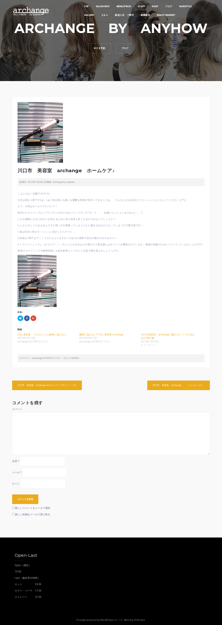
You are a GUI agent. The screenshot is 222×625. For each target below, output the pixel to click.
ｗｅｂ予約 (99, 48)
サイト (16, 483)
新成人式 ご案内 (124, 15)
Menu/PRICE (124, 6)
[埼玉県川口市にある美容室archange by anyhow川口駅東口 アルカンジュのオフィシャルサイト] (31, 11)
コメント (17, 409)
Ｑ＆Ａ (104, 15)
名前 (15, 461)
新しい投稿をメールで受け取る (32, 514)
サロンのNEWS (71, 358)
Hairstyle (185, 6)
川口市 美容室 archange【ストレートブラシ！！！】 (47, 385)
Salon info (103, 6)
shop (155, 6)
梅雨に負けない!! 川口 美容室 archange (101, 334)
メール (17, 472)
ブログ (168, 6)
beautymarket (166, 15)
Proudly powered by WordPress (95, 620)
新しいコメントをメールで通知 (32, 508)
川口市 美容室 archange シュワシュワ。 (178, 385)
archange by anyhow (64, 182)
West (127, 620)
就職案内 (145, 15)
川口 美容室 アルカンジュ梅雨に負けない (43, 334)
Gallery (89, 15)
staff (141, 6)
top (86, 6)
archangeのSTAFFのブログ (46, 358)
